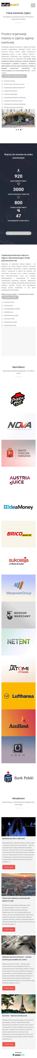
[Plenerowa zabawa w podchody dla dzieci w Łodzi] (18, 884)
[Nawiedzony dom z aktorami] (18, 826)
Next (32, 118)
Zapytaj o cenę (10, 297)
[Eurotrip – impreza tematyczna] (18, 1004)
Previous (5, 118)
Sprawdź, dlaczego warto (14, 76)
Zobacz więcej (8, 867)
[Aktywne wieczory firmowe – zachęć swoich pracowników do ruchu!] (18, 945)
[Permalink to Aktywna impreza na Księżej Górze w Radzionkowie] (18, 118)
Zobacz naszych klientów (19, 233)
